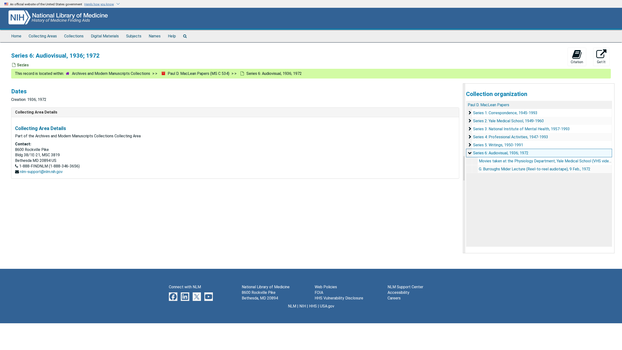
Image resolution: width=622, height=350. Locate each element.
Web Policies (326, 287)
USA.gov (327, 306)
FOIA (319, 292)
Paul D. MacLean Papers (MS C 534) (198, 73)
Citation (577, 62)
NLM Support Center (405, 287)
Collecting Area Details (36, 112)
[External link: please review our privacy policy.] (173, 296)
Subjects (133, 36)
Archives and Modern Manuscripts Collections (111, 73)
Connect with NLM (185, 287)
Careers (394, 298)
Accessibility (398, 292)
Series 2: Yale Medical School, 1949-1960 (508, 121)
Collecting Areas (43, 36)
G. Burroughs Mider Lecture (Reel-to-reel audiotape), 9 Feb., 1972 (534, 169)
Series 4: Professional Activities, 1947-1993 (510, 137)
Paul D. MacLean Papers (488, 105)
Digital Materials (105, 36)
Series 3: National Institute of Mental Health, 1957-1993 (521, 129)
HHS (313, 306)
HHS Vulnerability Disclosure (339, 298)
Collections (74, 36)
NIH (302, 306)
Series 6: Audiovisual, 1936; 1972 (500, 153)
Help (172, 36)
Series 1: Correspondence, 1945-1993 (505, 113)
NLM (292, 306)
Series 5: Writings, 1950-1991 (498, 145)
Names (155, 36)
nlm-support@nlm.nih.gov (41, 171)
